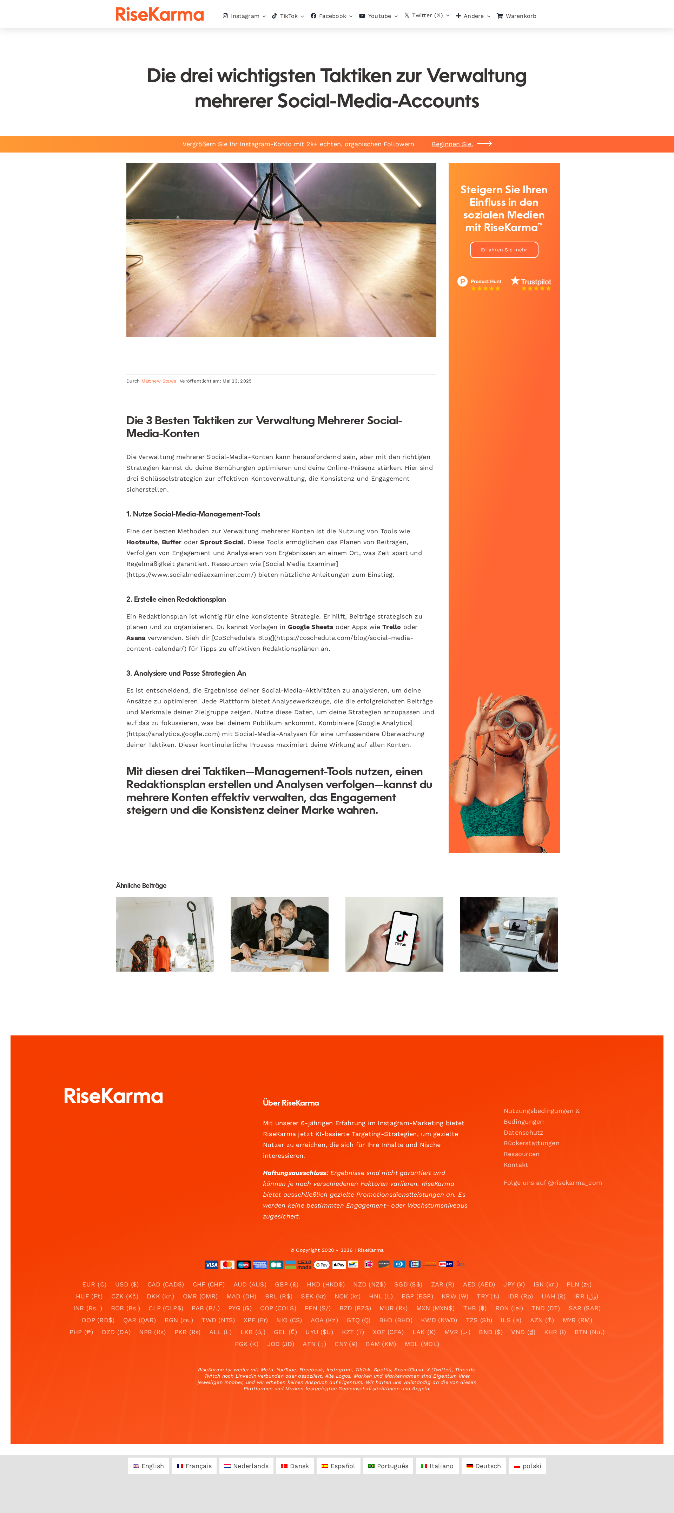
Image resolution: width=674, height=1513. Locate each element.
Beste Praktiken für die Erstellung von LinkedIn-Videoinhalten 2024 (503, 914)
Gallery (171, 918)
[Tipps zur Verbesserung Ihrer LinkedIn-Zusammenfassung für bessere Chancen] (280, 934)
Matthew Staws (159, 381)
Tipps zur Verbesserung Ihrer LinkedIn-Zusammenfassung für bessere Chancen (274, 909)
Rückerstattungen (532, 1143)
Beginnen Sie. (452, 144)
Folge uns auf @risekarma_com (553, 1182)
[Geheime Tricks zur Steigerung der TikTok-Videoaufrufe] (165, 934)
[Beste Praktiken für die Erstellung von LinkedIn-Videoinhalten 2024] (509, 934)
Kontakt (516, 1164)
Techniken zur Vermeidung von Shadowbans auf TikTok (388, 914)
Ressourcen (522, 1153)
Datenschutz (524, 1132)
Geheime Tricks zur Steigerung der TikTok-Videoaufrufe (159, 918)
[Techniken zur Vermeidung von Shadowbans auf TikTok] (394, 934)
